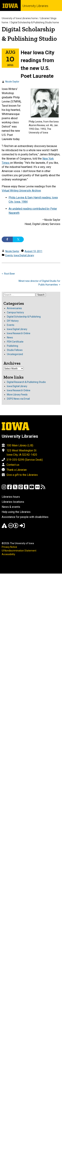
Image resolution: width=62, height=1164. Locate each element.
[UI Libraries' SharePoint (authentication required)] (22, 527)
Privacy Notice (9, 547)
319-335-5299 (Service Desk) (25, 459)
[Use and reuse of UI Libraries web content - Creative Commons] (13, 527)
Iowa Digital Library (24, 255)
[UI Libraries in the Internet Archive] (4, 527)
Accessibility (8, 554)
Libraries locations (13, 501)
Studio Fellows (15, 350)
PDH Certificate (15, 341)
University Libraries (35, 6)
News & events (11, 506)
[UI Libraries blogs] (43, 488)
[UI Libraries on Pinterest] (20, 488)
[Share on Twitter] (18, 239)
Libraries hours (11, 496)
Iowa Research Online (18, 333)
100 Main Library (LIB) (20, 445)
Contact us (13, 464)
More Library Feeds (17, 394)
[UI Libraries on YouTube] (31, 488)
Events (9, 255)
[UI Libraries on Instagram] (4, 488)
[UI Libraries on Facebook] (9, 488)
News (10, 337)
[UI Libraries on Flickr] (37, 488)
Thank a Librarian (17, 469)
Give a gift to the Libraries (22, 474)
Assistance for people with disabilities (25, 517)
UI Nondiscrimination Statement (19, 550)
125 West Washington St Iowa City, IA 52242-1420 (22, 452)
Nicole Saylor (12, 81)
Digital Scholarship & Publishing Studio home (35, 22)
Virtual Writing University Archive (21, 190)
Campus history (15, 312)
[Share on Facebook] (7, 239)
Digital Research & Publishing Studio (26, 382)
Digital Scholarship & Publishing (24, 316)
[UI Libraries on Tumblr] (26, 488)
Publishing (12, 345)
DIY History (13, 320)
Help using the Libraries (16, 512)
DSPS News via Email (18, 398)
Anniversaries (14, 308)
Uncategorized (15, 354)
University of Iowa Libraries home (20, 18)
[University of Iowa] (10, 5)
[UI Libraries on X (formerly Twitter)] (15, 488)
